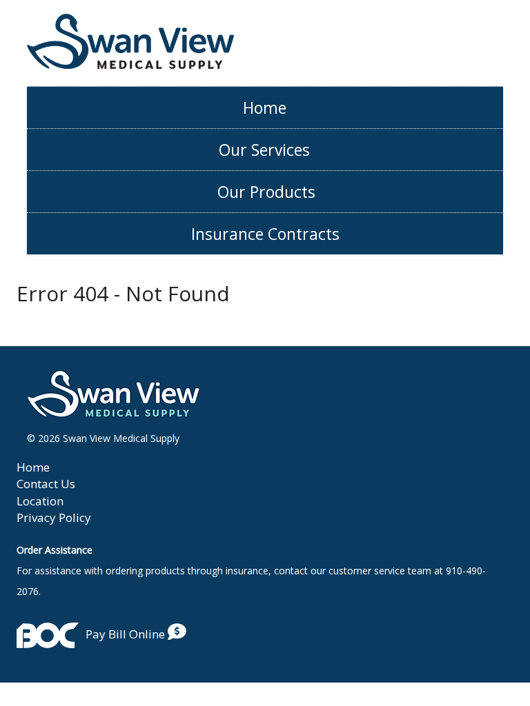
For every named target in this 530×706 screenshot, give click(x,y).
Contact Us (46, 484)
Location (40, 501)
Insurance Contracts (265, 234)
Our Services (264, 150)
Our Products (266, 192)
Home (264, 108)
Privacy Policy (54, 517)
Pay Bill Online (127, 634)
